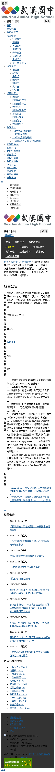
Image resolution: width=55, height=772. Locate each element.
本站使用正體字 (17, 728)
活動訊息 (16, 56)
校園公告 (11, 36)
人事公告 (16, 46)
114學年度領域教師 (22, 131)
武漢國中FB (18, 124)
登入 (12, 731)
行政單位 (11, 66)
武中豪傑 (19, 677)
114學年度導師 (19, 134)
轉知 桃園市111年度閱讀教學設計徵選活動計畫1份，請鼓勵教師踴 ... (30, 491)
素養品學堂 (12, 174)
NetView (24, 757)
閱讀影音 (16, 120)
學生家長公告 (19, 63)
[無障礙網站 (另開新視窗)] (27, 763)
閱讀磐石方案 (19, 100)
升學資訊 (16, 53)
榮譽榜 (15, 42)
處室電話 (11, 154)
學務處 (15, 76)
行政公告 (16, 39)
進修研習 (16, 49)
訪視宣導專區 (13, 151)
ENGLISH (12, 167)
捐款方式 (11, 165)
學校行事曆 (12, 158)
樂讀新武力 (12, 93)
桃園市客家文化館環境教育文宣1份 (27, 556)
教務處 (15, 73)
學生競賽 (19, 698)
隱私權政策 (15, 717)
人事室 (15, 86)
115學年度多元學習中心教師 (26, 141)
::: (2, 181)
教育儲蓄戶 (12, 161)
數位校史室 (12, 32)
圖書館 (15, 97)
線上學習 (11, 171)
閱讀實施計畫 (19, 103)
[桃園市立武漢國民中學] (27, 220)
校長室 (15, 69)
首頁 (9, 25)
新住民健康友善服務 (20, 578)
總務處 (15, 80)
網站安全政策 (16, 721)
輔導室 (15, 83)
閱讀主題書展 (19, 110)
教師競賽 (19, 701)
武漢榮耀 (19, 674)
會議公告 (16, 59)
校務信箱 (11, 177)
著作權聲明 (15, 724)
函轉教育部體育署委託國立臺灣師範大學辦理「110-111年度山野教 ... (30, 500)
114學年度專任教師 (22, 137)
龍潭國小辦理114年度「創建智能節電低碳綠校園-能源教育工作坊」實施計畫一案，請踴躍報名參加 (29, 608)
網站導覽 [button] (9, 235)
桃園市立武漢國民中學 (38, 754)
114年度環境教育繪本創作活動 (25, 567)
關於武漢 (11, 29)
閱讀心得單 (18, 117)
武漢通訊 (11, 148)
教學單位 (11, 127)
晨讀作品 (16, 114)
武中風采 (16, 107)
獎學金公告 (18, 687)
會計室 (15, 90)
